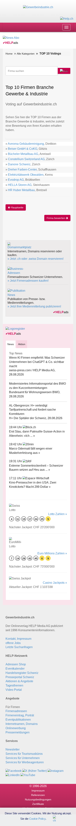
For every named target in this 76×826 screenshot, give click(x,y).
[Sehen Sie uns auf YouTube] (27, 775)
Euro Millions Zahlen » (52, 553)
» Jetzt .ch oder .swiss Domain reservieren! (35, 258)
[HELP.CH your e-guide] (66, 18)
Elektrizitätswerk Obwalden (26, 174)
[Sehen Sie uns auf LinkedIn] (13, 775)
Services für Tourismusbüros (24, 753)
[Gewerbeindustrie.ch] (38, 7)
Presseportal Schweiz (20, 677)
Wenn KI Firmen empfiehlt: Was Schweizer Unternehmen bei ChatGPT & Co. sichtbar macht (37, 362)
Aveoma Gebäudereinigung (26, 143)
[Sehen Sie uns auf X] (34, 770)
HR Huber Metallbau (21, 190)
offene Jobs (13, 643)
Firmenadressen (16, 711)
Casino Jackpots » (55, 582)
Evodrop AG (16, 179)
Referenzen (38, 795)
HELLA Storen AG (20, 184)
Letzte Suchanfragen (19, 647)
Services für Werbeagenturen (25, 762)
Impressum (38, 790)
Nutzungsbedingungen (38, 799)
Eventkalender (15, 668)
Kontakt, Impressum (18, 638)
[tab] (11, 344)
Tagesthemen (14, 685)
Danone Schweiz (19, 164)
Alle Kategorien (25, 53)
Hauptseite (16, 207)
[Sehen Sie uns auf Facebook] (14, 770)
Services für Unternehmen (23, 758)
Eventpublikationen (18, 719)
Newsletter (13, 749)
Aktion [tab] (21, 344)
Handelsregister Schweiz (22, 672)
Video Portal (14, 689)
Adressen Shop (16, 664)
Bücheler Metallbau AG (23, 153)
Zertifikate (38, 803)
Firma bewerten (56, 218)
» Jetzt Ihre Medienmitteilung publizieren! (34, 306)
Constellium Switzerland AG (26, 159)
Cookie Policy (37, 818)
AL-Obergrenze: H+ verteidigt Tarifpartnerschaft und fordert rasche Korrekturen (32, 410)
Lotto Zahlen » (57, 514)
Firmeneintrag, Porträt (20, 715)
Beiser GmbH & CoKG (22, 148)
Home (9, 53)
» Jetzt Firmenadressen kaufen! (28, 280)
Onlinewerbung (16, 728)
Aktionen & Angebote (19, 681)
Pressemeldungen (18, 732)
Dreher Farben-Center (22, 169)
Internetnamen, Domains (22, 723)
